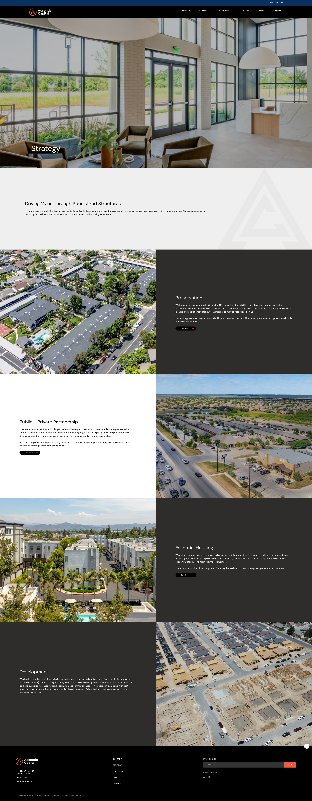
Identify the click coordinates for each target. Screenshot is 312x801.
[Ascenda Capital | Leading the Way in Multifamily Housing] (61, 12)
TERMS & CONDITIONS (60, 795)
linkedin (204, 777)
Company (185, 10)
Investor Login (276, 3)
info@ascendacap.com (24, 781)
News (262, 10)
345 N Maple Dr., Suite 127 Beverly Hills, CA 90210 (25, 772)
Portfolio (245, 10)
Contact (278, 10)
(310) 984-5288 (21, 777)
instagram (209, 777)
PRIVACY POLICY (76, 795)
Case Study (185, 328)
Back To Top (306, 746)
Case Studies (224, 10)
